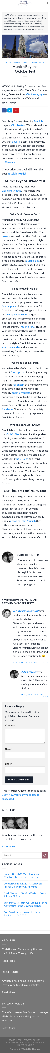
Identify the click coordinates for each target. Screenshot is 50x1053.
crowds (6, 236)
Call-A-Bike (12, 434)
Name (8, 749)
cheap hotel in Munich (23, 520)
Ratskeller (8, 409)
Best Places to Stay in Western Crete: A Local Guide (25, 895)
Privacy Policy (25, 1045)
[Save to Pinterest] (16, 110)
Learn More (8, 1027)
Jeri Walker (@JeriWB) (25, 610)
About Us (25, 1042)
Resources (12, 1042)
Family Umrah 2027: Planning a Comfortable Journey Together (22, 875)
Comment (10, 725)
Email (8, 763)
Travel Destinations (32, 62)
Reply (45, 662)
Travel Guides (32, 1040)
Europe (16, 62)
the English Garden (16, 314)
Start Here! (15, 1040)
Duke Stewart (28, 671)
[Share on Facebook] (4, 110)
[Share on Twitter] (9, 110)
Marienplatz (9, 306)
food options (18, 372)
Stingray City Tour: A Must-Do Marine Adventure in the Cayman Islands (25, 904)
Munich (38, 121)
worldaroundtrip (11, 190)
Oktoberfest (18, 125)
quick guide (33, 260)
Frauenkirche (27, 326)
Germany (10, 162)
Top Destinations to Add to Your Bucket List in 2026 (22, 914)
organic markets (21, 392)
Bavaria (16, 141)
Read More (8, 846)
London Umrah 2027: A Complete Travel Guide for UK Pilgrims (23, 885)
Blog (9, 62)
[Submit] (45, 855)
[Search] (47, 3)
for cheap (18, 384)
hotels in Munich (17, 173)
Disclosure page (35, 94)
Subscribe (38, 1042)
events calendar (11, 347)
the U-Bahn (21, 458)
